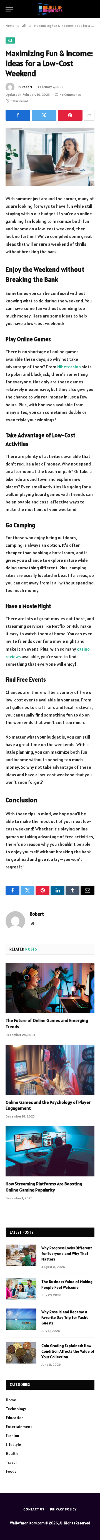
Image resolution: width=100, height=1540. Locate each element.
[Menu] (9, 9)
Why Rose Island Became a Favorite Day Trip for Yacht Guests (64, 1317)
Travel (11, 1462)
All (10, 40)
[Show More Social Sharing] (89, 115)
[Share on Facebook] (18, 115)
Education (15, 1417)
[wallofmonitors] (50, 9)
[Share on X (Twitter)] (44, 115)
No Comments (70, 94)
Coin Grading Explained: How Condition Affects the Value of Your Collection (67, 1351)
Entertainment (19, 1426)
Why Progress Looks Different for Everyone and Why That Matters (66, 1253)
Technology (16, 1408)
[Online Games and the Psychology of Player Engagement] (50, 1070)
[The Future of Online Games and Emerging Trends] (50, 988)
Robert (27, 87)
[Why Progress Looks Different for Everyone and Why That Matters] (21, 1255)
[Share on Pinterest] (70, 115)
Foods (11, 1471)
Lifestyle (13, 1444)
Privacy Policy (63, 1509)
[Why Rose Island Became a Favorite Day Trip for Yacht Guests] (21, 1319)
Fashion (12, 1435)
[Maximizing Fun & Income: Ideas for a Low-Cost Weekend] (50, 157)
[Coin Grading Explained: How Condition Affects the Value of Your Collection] (21, 1353)
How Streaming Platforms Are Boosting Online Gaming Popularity (44, 1187)
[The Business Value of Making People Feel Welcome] (21, 1289)
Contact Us (33, 1509)
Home (11, 1399)
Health (12, 1453)
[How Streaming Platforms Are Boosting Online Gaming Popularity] (50, 1151)
